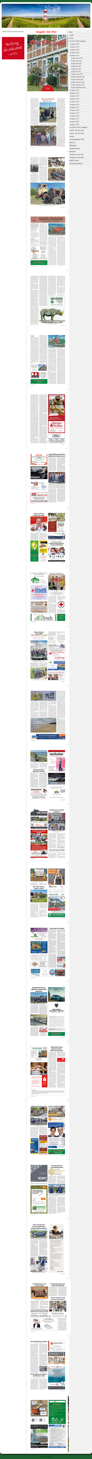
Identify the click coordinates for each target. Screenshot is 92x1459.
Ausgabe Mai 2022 (76, 66)
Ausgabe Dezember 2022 (77, 85)
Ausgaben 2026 (74, 44)
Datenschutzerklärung (75, 163)
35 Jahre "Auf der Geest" (76, 133)
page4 (49, 1456)
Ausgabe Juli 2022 (76, 71)
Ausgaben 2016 (74, 104)
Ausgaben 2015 (74, 107)
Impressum (72, 151)
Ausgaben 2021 (74, 90)
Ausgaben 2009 (74, 124)
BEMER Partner (74, 160)
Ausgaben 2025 (74, 47)
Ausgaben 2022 (74, 55)
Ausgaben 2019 (74, 96)
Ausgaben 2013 (74, 113)
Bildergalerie (73, 145)
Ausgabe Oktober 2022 (77, 79)
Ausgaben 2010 (74, 121)
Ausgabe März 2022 (76, 61)
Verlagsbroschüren (74, 148)
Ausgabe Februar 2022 (77, 58)
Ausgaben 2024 (74, 50)
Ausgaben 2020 (74, 93)
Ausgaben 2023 (74, 52)
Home (70, 32)
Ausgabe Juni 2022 (76, 69)
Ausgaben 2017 (74, 101)
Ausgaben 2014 (74, 110)
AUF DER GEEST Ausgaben (78, 127)
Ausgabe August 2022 (77, 74)
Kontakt (71, 35)
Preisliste (71, 136)
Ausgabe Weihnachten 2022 (78, 87)
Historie (71, 38)
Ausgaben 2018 (74, 99)
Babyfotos (72, 142)
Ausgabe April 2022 (76, 63)
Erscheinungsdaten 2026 (76, 139)
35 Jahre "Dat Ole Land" (76, 130)
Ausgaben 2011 (74, 119)
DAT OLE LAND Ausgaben (77, 41)
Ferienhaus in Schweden (76, 157)
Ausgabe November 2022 (77, 82)
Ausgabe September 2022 (77, 77)
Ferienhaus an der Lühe (76, 154)
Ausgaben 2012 (74, 116)
